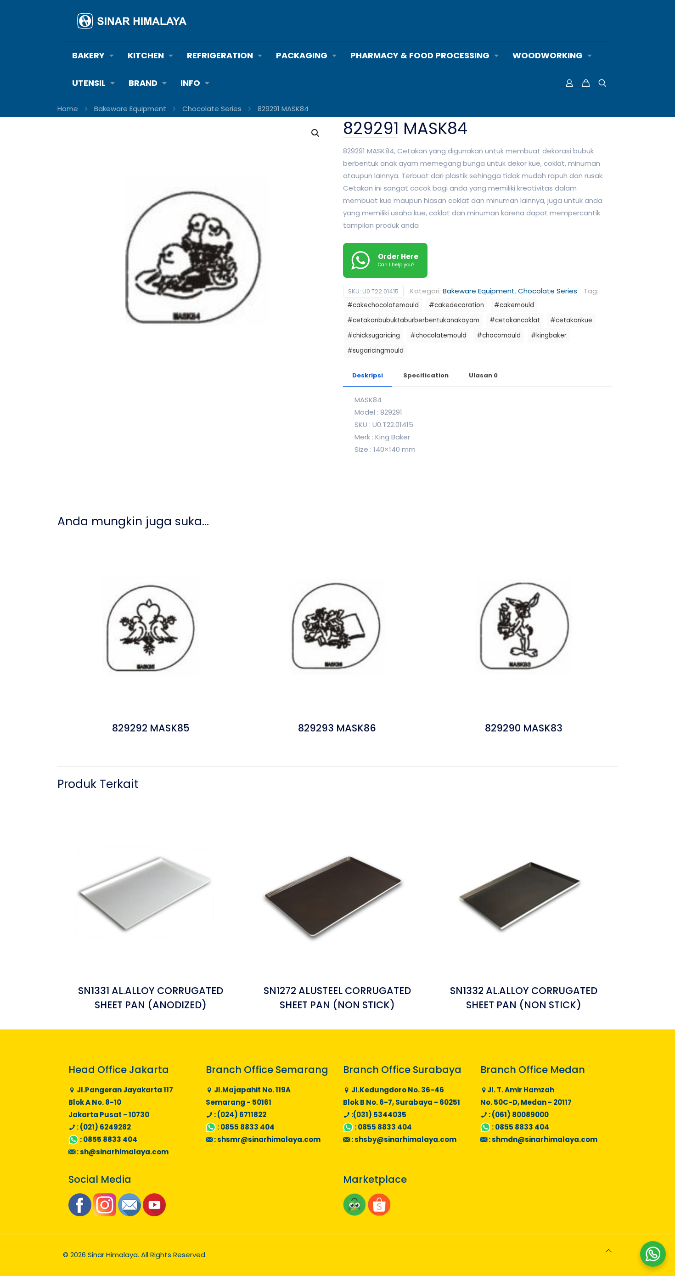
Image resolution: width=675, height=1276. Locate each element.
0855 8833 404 (110, 1139)
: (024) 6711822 (239, 1114)
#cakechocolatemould (383, 305)
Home (67, 108)
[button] (316, 133)
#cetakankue (571, 320)
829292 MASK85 (151, 728)
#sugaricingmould (375, 350)
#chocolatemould (438, 335)
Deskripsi (367, 375)
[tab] (367, 375)
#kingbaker (549, 335)
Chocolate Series (212, 108)
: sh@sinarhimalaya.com (122, 1152)
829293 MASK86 (337, 728)
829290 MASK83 (523, 728)
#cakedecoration (456, 305)
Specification (426, 375)
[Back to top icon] (608, 1250)
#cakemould (514, 305)
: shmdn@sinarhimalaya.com (542, 1139)
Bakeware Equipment (130, 108)
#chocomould (499, 335)
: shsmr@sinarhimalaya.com (267, 1139)
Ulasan (483, 375)
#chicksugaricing (373, 335)
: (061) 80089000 (518, 1114)
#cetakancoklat (514, 320)
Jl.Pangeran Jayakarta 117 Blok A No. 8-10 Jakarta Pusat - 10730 (120, 1102)
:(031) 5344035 (378, 1114)
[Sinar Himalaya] (132, 20)
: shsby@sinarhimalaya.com (403, 1139)
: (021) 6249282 (103, 1127)
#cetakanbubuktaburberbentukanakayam (413, 320)
